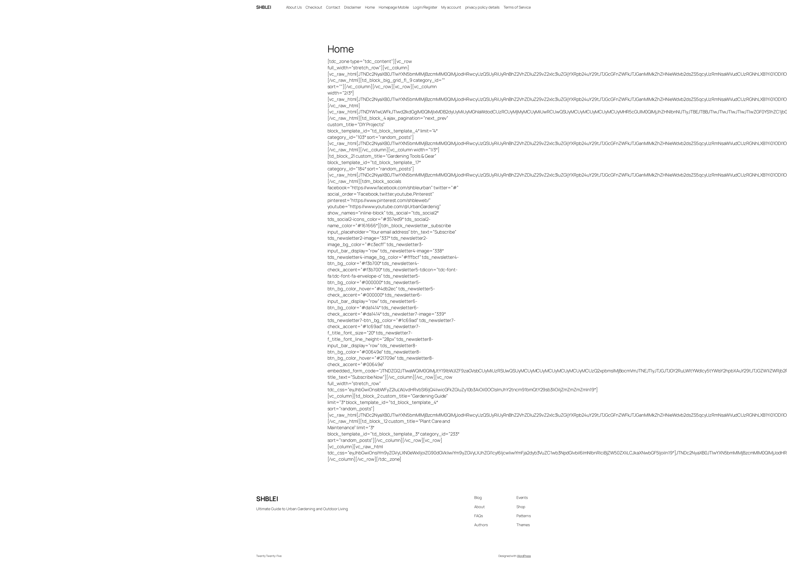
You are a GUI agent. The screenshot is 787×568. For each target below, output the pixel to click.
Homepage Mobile (394, 7)
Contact (333, 7)
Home (370, 7)
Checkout (314, 7)
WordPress (524, 556)
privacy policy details (482, 7)
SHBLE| (263, 7)
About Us (294, 7)
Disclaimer (352, 7)
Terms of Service (517, 7)
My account (451, 7)
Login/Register (425, 7)
